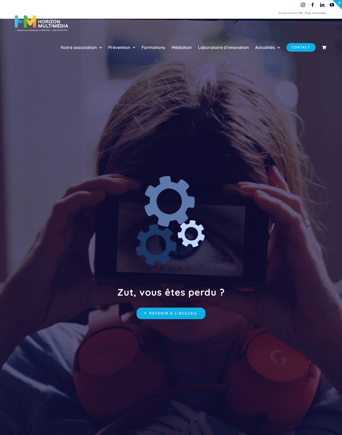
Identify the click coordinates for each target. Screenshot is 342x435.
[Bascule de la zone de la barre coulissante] (337, 5)
